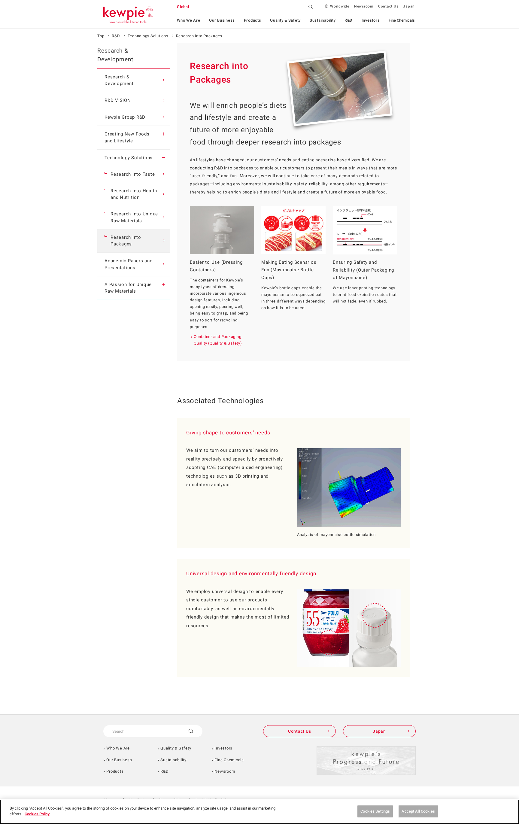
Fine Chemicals (402, 20)
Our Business (222, 20)
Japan (409, 6)
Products (252, 20)
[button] (163, 134)
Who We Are (188, 20)
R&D (348, 20)
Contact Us (388, 6)
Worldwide (339, 6)
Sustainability (323, 20)
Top (100, 36)
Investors (371, 20)
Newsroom (363, 6)
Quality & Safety (285, 20)
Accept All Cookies (418, 811)
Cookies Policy (37, 814)
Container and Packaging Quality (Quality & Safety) (218, 339)
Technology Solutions (148, 36)
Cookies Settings (375, 811)
